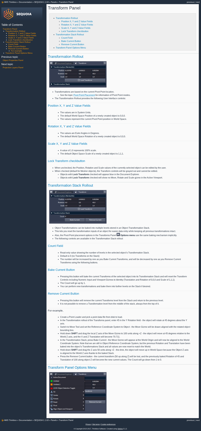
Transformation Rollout (67, 18)
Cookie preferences (108, 424)
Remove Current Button (72, 44)
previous (190, 2)
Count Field (67, 38)
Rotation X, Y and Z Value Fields (77, 25)
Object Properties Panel (13, 60)
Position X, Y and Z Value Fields (77, 21)
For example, (16, 51)
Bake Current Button (71, 41)
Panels (54, 2)
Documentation (25, 2)
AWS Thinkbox (10, 2)
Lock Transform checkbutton (74, 31)
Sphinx (120, 429)
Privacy (88, 424)
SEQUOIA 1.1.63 (41, 2)
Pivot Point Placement (84, 95)
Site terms (96, 424)
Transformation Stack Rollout (70, 34)
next (198, 2)
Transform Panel (66, 2)
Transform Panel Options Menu (71, 48)
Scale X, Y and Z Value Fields (75, 28)
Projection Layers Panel (13, 67)
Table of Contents (12, 24)
